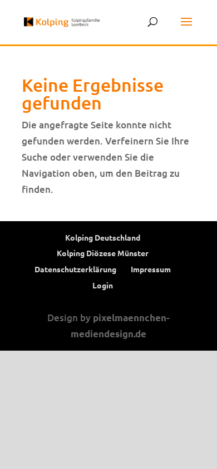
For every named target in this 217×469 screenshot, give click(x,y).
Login (102, 285)
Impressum (151, 269)
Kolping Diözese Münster (103, 253)
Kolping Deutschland (102, 237)
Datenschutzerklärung (75, 269)
